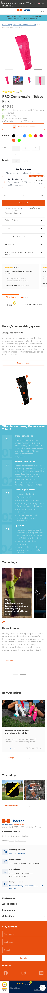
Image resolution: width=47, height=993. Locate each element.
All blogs (11, 758)
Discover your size (23, 363)
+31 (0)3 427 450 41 (17, 841)
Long (26, 161)
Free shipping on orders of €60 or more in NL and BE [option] (19, 4)
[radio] (23, 182)
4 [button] (27, 297)
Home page (7, 25)
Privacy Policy (39, 989)
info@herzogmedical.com (18, 836)
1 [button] (22, 297)
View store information (14, 213)
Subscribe (23, 958)
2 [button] (23, 297)
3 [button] (25, 297)
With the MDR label (17, 854)
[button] (4, 11)
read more (10, 661)
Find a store (8, 898)
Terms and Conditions (11, 988)
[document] (23, 52)
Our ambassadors (11, 805)
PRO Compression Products (24, 25)
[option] (23, 52)
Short (16, 161)
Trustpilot (9, 121)
